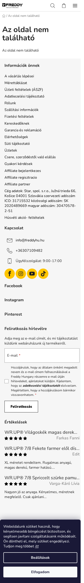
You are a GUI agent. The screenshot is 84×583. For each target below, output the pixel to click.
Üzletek (10, 150)
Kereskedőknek (16, 123)
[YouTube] (32, 274)
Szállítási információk (21, 109)
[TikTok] (43, 274)
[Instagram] (21, 274)
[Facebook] (9, 274)
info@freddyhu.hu (30, 240)
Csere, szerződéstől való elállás (30, 157)
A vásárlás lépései (19, 76)
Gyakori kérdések (18, 163)
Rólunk (10, 103)
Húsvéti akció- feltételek (24, 217)
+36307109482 (29, 250)
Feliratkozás (21, 406)
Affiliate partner (17, 184)
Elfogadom (40, 572)
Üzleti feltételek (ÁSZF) (23, 89)
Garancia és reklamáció (22, 130)
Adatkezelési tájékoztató (24, 96)
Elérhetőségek (16, 136)
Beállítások (40, 557)
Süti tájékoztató (17, 143)
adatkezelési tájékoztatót (41, 386)
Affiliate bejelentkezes (22, 170)
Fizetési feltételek (19, 116)
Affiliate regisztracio (20, 177)
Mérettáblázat (15, 82)
